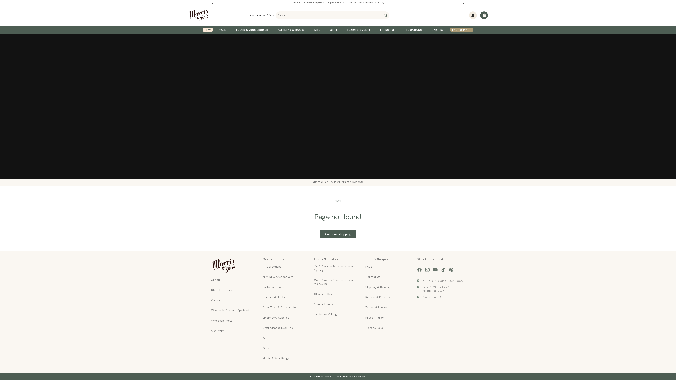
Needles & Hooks (274, 297)
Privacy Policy (374, 317)
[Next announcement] (463, 2)
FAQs (368, 266)
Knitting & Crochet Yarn (278, 277)
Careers (216, 300)
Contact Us (372, 277)
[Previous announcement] (212, 2)
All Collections (272, 266)
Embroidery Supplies (276, 317)
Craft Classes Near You (278, 328)
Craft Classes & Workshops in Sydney (333, 268)
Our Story (217, 331)
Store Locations (221, 290)
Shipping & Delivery (378, 287)
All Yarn (216, 280)
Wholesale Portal (222, 320)
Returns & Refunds (377, 297)
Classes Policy (374, 328)
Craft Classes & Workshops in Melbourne (333, 282)
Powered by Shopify (353, 376)
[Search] (385, 15)
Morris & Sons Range (276, 358)
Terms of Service (376, 307)
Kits (265, 338)
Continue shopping (338, 234)
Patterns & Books (274, 287)
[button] (484, 15)
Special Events (323, 304)
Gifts (266, 348)
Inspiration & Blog (325, 314)
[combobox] (332, 15)
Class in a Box (323, 294)
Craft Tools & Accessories (280, 307)
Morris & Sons (330, 376)
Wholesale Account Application (231, 310)
